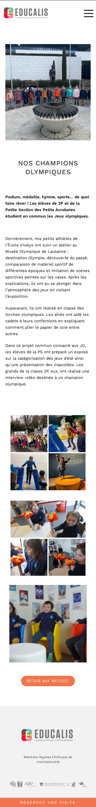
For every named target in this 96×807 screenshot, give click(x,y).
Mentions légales (37, 757)
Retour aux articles (48, 681)
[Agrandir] (79, 421)
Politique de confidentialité (54, 759)
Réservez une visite (47, 802)
